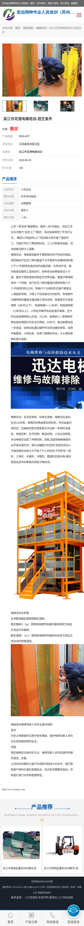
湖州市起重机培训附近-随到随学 (62, 868)
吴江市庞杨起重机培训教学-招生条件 (24, 868)
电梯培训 (41, 28)
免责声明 (43, 897)
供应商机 (28, 28)
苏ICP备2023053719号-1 (35, 887)
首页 (17, 28)
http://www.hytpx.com (13, 789)
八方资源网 (31, 897)
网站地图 (68, 897)
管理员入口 (55, 897)
